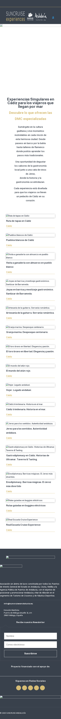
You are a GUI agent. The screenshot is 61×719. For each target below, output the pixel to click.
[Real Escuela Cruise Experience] (30, 520)
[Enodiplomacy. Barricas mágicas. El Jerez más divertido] (30, 475)
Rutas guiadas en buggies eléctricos (26, 505)
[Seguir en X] (43, 3)
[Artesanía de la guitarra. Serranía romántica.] (30, 308)
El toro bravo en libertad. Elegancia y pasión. (30, 351)
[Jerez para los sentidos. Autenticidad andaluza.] (30, 423)
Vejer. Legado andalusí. (18, 390)
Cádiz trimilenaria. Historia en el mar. (26, 409)
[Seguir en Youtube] (48, 3)
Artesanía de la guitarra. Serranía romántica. (30, 313)
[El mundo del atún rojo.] (30, 366)
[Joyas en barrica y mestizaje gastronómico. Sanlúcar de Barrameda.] (30, 283)
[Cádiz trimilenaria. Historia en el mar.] (30, 404)
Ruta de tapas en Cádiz (18, 221)
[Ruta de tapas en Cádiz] (30, 216)
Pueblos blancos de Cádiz (20, 240)
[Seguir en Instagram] (38, 3)
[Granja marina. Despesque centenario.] (30, 327)
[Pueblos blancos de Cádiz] (30, 235)
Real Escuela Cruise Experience (23, 525)
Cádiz (9, 226)
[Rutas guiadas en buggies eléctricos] (30, 500)
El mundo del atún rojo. (18, 371)
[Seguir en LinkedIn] (53, 3)
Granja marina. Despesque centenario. (27, 332)
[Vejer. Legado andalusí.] (30, 385)
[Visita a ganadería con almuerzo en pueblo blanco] (30, 256)
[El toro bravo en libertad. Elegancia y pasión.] (30, 346)
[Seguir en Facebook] (32, 3)
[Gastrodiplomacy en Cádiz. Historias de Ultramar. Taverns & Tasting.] (30, 448)
